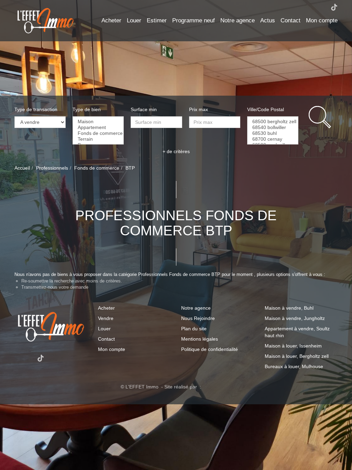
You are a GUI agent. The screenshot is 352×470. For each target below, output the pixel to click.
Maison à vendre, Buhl (289, 308)
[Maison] (98, 122)
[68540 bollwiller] (273, 127)
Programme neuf (193, 20)
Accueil (22, 168)
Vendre (105, 318)
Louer (134, 20)
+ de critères (176, 151)
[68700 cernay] (273, 139)
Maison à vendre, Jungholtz (295, 318)
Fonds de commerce (96, 168)
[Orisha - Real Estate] (216, 386)
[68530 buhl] (273, 133)
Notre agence (237, 20)
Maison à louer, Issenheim (293, 346)
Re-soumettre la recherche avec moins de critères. (71, 281)
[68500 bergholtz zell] (273, 122)
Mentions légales (199, 339)
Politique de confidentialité (209, 349)
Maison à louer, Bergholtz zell (297, 356)
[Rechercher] (323, 117)
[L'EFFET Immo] (45, 20)
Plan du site (194, 328)
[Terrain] (98, 139)
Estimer (157, 20)
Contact (290, 20)
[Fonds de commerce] (98, 133)
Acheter (111, 20)
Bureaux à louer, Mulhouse (294, 366)
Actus (267, 20)
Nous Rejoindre (198, 318)
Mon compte (322, 20)
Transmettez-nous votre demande (54, 287)
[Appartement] (98, 127)
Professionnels (52, 168)
